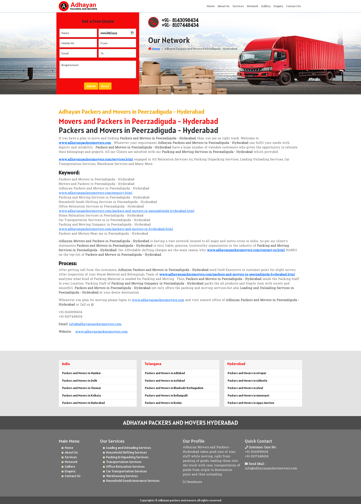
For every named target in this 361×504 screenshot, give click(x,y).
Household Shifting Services (126, 452)
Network (252, 6)
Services (238, 6)
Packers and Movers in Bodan (163, 403)
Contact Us (293, 6)
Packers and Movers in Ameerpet (248, 395)
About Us (224, 6)
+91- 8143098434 (180, 20)
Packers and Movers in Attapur (247, 373)
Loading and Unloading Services (128, 447)
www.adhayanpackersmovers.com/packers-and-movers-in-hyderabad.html (116, 229)
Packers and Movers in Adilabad (165, 373)
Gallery (266, 6)
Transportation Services (123, 462)
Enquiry (278, 6)
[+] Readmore (192, 482)
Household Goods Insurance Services (132, 480)
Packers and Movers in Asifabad (165, 380)
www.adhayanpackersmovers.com (158, 300)
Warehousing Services (122, 476)
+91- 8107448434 (180, 25)
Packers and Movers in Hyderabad (83, 403)
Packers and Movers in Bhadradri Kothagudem (174, 388)
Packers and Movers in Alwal (245, 388)
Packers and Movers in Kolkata (81, 395)
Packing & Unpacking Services (127, 457)
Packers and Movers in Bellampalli (166, 395)
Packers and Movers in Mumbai (81, 373)
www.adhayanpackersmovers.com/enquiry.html (95, 193)
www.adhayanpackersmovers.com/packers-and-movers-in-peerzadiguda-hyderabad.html (126, 211)
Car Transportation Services (126, 471)
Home (211, 6)
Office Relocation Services (125, 466)
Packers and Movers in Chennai (81, 388)
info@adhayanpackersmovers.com (95, 324)
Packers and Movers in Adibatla (247, 380)
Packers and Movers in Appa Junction (251, 403)
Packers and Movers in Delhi (79, 380)
